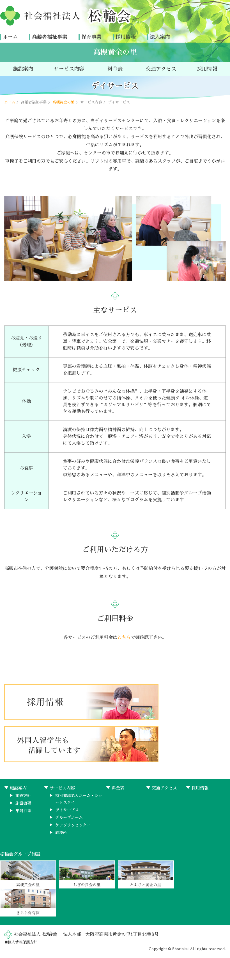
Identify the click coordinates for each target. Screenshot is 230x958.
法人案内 (160, 37)
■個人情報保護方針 (20, 942)
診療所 (61, 833)
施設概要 (23, 803)
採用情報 (126, 37)
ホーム (10, 37)
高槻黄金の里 (115, 52)
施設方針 (23, 796)
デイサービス (67, 810)
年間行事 (23, 811)
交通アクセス (161, 68)
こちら (124, 637)
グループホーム (69, 818)
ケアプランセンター (73, 825)
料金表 (115, 68)
